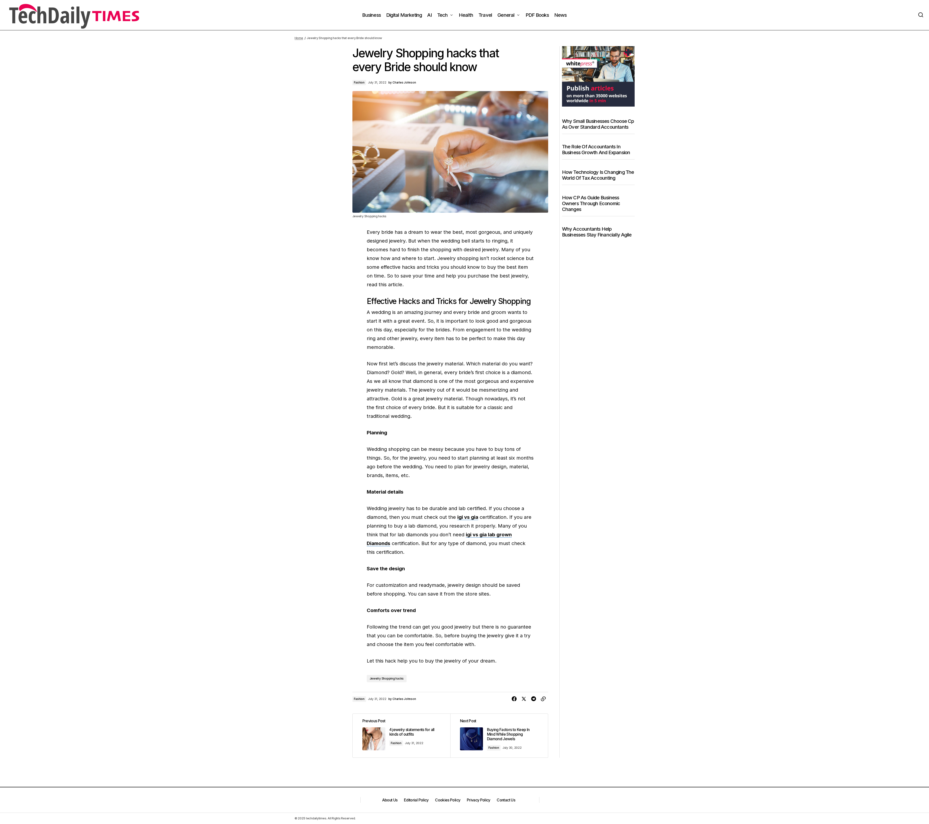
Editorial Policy (416, 800)
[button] (921, 15)
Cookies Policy (447, 800)
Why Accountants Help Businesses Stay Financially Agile (597, 232)
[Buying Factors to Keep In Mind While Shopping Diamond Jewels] (499, 735)
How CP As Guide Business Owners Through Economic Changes (591, 203)
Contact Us (506, 800)
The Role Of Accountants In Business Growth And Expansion (596, 149)
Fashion (359, 82)
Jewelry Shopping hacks (387, 678)
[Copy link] (543, 699)
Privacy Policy (478, 800)
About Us (390, 800)
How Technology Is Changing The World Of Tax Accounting (598, 175)
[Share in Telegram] (533, 699)
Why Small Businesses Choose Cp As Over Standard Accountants (598, 124)
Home (299, 38)
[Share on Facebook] (514, 699)
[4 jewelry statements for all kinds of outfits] (401, 735)
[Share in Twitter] (524, 699)
